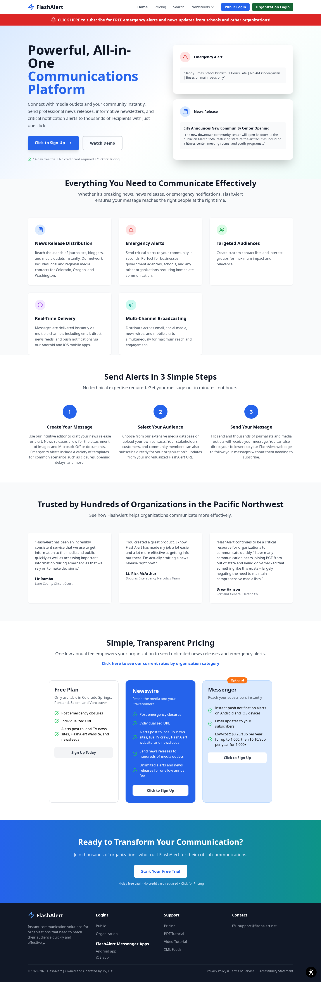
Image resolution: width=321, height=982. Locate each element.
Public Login (235, 7)
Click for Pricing (108, 159)
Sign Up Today (83, 752)
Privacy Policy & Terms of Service (230, 971)
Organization (107, 933)
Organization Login (273, 7)
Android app (106, 951)
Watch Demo (102, 143)
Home (142, 7)
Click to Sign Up (50, 142)
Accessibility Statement (276, 971)
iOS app (102, 957)
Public (101, 925)
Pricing (160, 7)
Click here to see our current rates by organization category (160, 663)
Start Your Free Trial (160, 871)
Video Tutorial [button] (175, 941)
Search (179, 7)
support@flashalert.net (257, 925)
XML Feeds (172, 949)
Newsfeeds (201, 7)
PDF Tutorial (174, 933)
